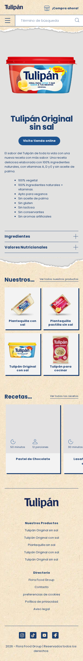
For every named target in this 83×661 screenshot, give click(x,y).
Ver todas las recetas (64, 396)
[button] (47, 8)
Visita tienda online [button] (39, 140)
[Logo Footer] (41, 496)
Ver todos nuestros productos (59, 279)
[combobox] (49, 20)
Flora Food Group (41, 580)
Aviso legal (41, 609)
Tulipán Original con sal (41, 537)
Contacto (42, 587)
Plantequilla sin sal (41, 545)
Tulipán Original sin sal (41, 530)
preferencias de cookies (41, 594)
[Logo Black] (14, 2)
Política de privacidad (41, 601)
